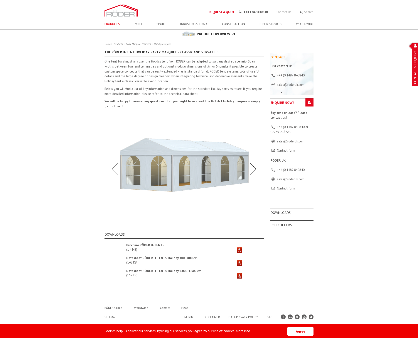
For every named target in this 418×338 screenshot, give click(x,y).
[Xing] (297, 316)
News (185, 308)
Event (138, 24)
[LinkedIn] (290, 316)
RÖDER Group (113, 308)
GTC (269, 317)
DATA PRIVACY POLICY (243, 317)
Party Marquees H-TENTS (138, 44)
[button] (115, 168)
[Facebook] (283, 316)
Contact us (283, 12)
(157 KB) (163, 273)
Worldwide (305, 24)
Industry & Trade (194, 24)
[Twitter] (311, 316)
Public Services (270, 24)
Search (309, 12)
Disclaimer (212, 317)
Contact (165, 308)
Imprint (189, 317)
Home (107, 44)
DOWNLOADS (280, 212)
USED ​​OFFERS (281, 225)
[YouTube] (304, 316)
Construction (233, 24)
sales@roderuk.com (290, 141)
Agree (300, 331)
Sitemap (110, 317)
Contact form (286, 150)
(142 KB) (161, 260)
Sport (161, 24)
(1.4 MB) (145, 247)
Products (112, 24)
